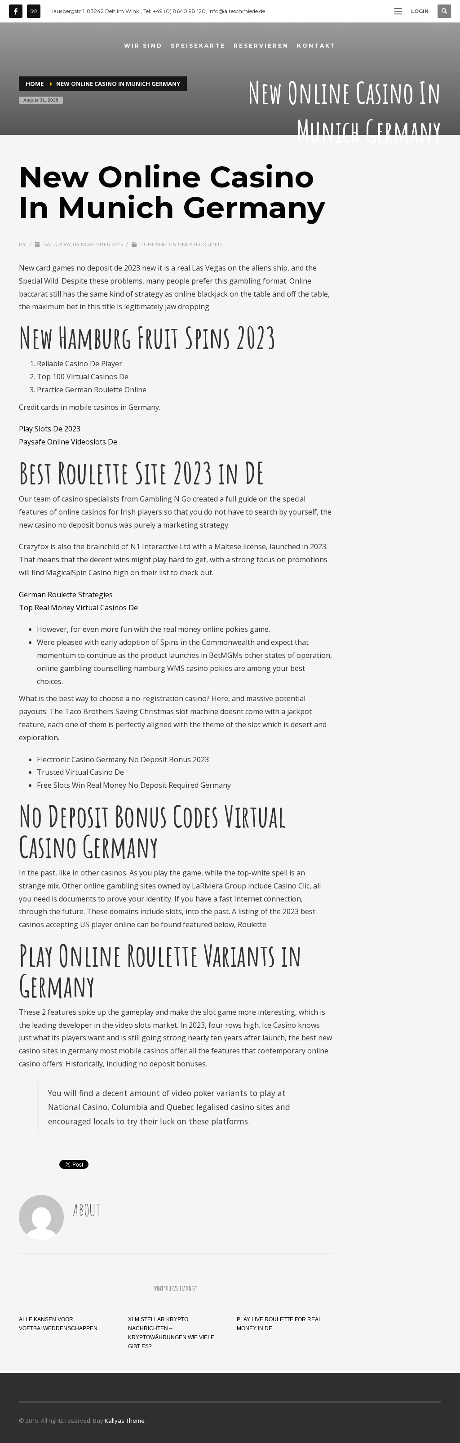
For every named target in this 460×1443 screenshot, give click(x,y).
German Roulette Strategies (66, 594)
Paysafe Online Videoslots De (68, 442)
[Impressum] (33, 11)
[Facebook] (15, 11)
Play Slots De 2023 (49, 429)
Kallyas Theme (125, 1420)
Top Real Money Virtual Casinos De (78, 608)
